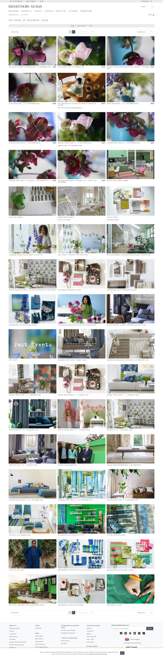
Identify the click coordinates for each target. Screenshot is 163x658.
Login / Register (31, 1)
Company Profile (14, 628)
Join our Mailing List (16, 1)
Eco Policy (12, 639)
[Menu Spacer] (72, 634)
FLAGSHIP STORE (86, 11)
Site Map (63, 643)
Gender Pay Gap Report (16, 645)
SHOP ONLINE (13, 11)
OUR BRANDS (73, 11)
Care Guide (90, 642)
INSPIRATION (49, 11)
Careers (11, 631)
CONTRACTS (38, 11)
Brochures (12, 647)
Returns (89, 634)
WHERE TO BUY (61, 11)
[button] (147, 6)
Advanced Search (135, 6)
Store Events (39, 639)
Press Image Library (41, 647)
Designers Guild (13, 15)
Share (150, 15)
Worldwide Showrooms (68, 633)
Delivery (89, 628)
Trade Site (38, 628)
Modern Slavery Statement (17, 642)
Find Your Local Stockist (68, 630)
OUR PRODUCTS (26, 11)
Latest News (39, 636)
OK (122, 653)
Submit (150, 628)
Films (91, 26)
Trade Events (81, 26)
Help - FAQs (90, 639)
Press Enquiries (40, 644)
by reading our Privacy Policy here (97, 654)
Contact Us (12, 634)
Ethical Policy (13, 636)
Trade (41, 1)
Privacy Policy (65, 641)
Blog (72, 26)
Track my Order (91, 636)
